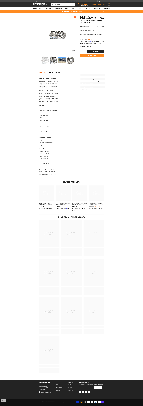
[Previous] (39, 60)
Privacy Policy (41, 402)
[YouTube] (86, 392)
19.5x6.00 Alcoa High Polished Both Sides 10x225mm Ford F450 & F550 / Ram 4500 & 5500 (63, 204)
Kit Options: (90, 43)
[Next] (76, 60)
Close (103, 11)
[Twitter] (89, 392)
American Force (86, 26)
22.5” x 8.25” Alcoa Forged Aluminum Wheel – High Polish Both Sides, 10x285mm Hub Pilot (46, 204)
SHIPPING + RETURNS (55, 72)
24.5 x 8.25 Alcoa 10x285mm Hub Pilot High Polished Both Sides (79, 204)
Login (99, 1)
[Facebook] (80, 392)
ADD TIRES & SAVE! (92, 55)
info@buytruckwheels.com (40, 1)
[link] (49, 250)
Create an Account (106, 1)
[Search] (63, 4)
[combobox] (61, 4)
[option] (57, 35)
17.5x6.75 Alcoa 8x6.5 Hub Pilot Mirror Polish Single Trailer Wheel (96, 204)
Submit (98, 387)
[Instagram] (83, 392)
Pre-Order (95, 51)
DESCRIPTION (42, 72)
